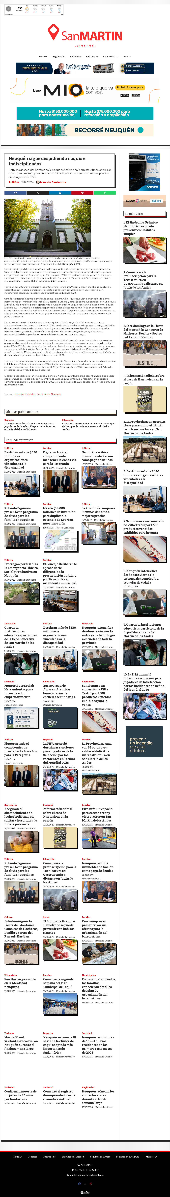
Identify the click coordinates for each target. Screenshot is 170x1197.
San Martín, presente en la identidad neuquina (20, 983)
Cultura (8, 917)
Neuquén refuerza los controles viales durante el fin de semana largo (98, 1097)
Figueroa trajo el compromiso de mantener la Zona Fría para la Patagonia (59, 458)
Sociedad (9, 681)
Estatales (30, 394)
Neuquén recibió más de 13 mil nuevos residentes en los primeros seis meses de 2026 (98, 1044)
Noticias (17, 1157)
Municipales (89, 975)
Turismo (9, 1033)
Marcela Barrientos (53, 182)
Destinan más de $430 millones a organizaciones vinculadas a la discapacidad (20, 459)
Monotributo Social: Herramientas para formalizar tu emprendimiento (19, 691)
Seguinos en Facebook (73, 1157)
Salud (46, 917)
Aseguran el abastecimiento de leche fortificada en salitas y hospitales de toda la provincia (20, 816)
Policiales (75, 56)
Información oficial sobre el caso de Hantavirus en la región (57, 814)
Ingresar (152, 1157)
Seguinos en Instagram (127, 1157)
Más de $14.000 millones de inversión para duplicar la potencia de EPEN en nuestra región (59, 515)
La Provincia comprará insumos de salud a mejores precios (98, 512)
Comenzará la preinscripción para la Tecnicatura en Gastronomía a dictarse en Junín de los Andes (59, 872)
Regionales (59, 56)
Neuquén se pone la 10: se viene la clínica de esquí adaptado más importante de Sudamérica (60, 1044)
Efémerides (10, 975)
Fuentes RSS (49, 1157)
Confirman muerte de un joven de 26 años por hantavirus (20, 1095)
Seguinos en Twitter (100, 1157)
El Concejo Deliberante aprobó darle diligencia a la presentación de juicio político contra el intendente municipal (60, 573)
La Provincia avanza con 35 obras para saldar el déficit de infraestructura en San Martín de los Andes (97, 753)
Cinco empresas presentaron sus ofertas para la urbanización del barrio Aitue (95, 928)
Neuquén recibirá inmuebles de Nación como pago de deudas (97, 456)
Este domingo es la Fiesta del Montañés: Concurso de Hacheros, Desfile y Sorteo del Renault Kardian (21, 928)
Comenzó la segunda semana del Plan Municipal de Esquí (58, 983)
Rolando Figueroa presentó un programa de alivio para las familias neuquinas (21, 514)
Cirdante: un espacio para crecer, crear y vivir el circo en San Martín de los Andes (97, 814)
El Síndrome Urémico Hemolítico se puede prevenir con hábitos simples (59, 927)
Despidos (19, 394)
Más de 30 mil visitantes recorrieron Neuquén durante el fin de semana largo (21, 1042)
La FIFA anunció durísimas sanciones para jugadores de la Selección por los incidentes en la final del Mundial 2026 (29, 426)
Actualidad (109, 56)
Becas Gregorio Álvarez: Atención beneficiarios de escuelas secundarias (59, 691)
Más (125, 56)
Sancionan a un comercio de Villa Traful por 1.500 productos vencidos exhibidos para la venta (96, 695)
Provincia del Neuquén (49, 394)
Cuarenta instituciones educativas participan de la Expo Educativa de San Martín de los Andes (88, 426)
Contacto (32, 1157)
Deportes (9, 420)
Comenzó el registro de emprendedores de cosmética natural (59, 1095)
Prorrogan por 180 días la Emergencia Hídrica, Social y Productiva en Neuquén (21, 569)
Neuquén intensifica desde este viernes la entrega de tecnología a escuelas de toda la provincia (98, 635)
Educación (68, 420)
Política (90, 56)
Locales (43, 56)
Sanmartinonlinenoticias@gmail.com (85, 1175)
